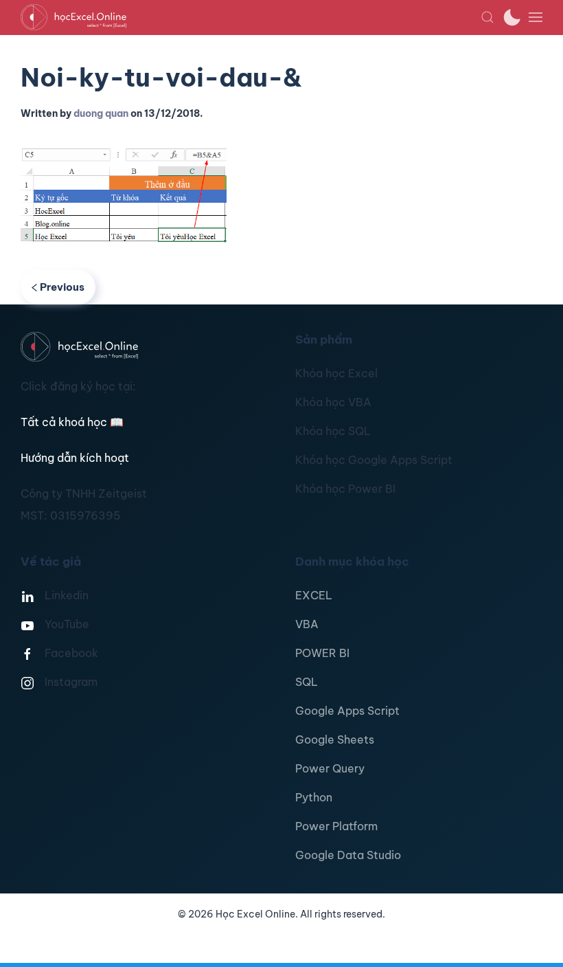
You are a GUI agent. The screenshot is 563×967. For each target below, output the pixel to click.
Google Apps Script (347, 711)
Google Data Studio (348, 855)
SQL (306, 682)
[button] (487, 17)
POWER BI (322, 653)
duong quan (100, 113)
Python (313, 797)
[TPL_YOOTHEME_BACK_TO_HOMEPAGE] (251, 17)
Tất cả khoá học (72, 422)
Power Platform (336, 826)
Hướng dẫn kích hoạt (75, 458)
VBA (307, 624)
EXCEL (313, 595)
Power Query (330, 768)
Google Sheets (334, 739)
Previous (62, 286)
